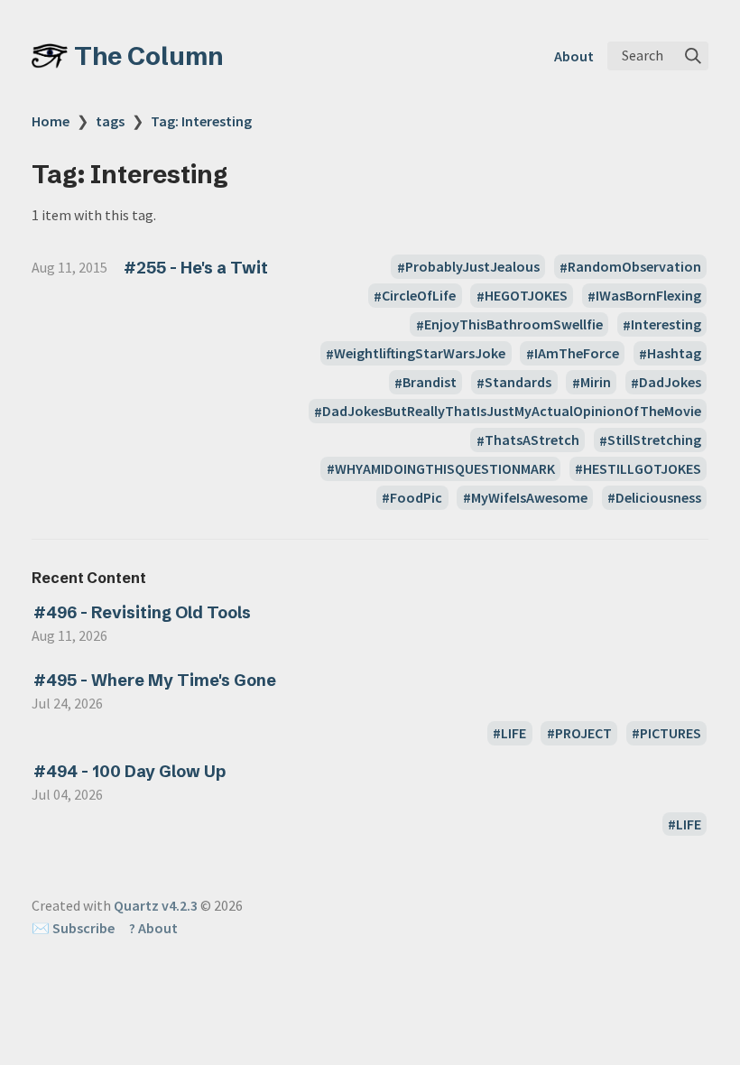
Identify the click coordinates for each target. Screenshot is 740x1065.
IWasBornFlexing (648, 296)
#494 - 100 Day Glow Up (129, 771)
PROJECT (583, 733)
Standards (518, 383)
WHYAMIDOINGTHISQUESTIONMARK (445, 468)
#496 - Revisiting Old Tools (142, 612)
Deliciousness (658, 497)
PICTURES (670, 733)
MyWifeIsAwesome (529, 497)
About (574, 56)
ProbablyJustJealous (472, 267)
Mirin (595, 383)
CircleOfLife (419, 296)
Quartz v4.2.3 (156, 905)
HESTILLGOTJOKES (642, 468)
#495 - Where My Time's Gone (154, 680)
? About (153, 928)
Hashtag (674, 354)
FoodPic (416, 497)
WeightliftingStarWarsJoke (419, 354)
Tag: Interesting (201, 121)
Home (50, 121)
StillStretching (654, 440)
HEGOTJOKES (526, 296)
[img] (693, 56)
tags (110, 121)
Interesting (666, 325)
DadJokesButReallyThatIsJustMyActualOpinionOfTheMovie (511, 412)
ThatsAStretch (532, 440)
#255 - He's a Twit (196, 267)
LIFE (513, 733)
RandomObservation (634, 267)
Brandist (429, 383)
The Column (149, 56)
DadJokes (670, 383)
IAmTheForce (576, 354)
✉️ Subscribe (73, 928)
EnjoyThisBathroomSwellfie (513, 325)
